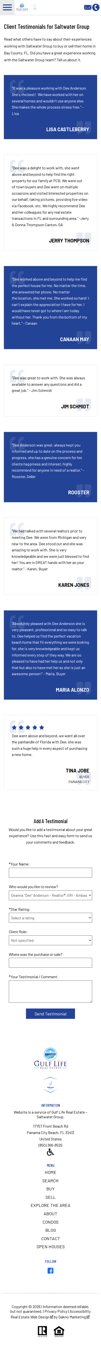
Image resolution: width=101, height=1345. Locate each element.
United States (50, 1139)
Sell (51, 1197)
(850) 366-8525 (50, 1145)
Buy (50, 1188)
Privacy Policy (55, 1311)
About (50, 1213)
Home (50, 1172)
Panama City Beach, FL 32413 (50, 1132)
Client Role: (18, 931)
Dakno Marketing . (74, 1316)
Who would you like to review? (33, 886)
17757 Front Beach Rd (50, 1126)
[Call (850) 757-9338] (96, 6)
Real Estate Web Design (30, 1316)
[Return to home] (50, 1084)
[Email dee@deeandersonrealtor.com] (88, 6)
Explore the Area (50, 1205)
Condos (50, 1222)
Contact (50, 1238)
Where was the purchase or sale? (36, 954)
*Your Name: (19, 864)
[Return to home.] (56, 7)
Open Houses (51, 1246)
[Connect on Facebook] (50, 1272)
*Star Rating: (19, 909)
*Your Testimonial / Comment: (34, 976)
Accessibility (80, 1311)
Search (50, 1180)
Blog (50, 1230)
